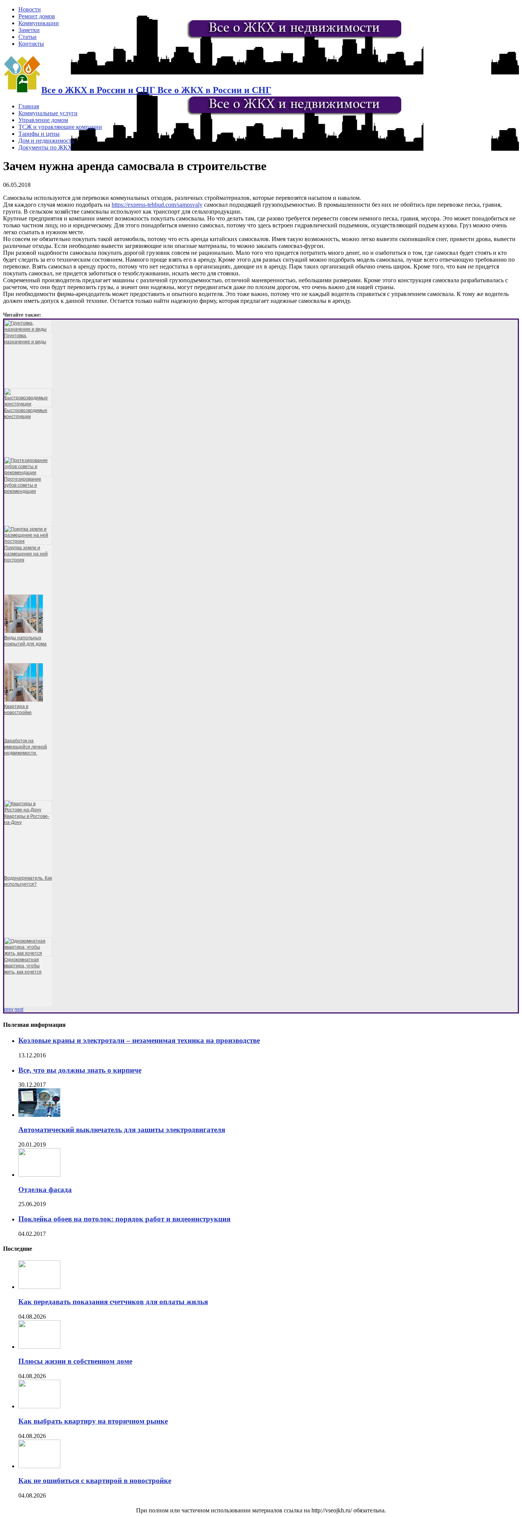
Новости (29, 9)
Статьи (27, 37)
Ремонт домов (36, 16)
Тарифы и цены (39, 133)
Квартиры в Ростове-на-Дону (26, 819)
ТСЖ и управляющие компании (60, 127)
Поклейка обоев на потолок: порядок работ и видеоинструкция (124, 1219)
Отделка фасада (45, 1190)
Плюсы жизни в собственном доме (75, 1361)
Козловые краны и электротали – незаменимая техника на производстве (139, 1040)
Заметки (29, 30)
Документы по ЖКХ (45, 147)
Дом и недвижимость (46, 140)
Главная (28, 106)
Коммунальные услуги (48, 113)
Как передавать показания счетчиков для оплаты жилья (113, 1302)
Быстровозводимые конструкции (25, 413)
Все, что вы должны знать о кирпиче (79, 1070)
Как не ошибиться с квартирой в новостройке (94, 1481)
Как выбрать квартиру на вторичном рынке (93, 1421)
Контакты (31, 43)
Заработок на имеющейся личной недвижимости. (25, 747)
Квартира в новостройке (18, 709)
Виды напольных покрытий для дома (25, 641)
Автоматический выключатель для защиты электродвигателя (121, 1130)
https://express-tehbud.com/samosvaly (157, 204)
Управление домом (43, 120)
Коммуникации (38, 23)
